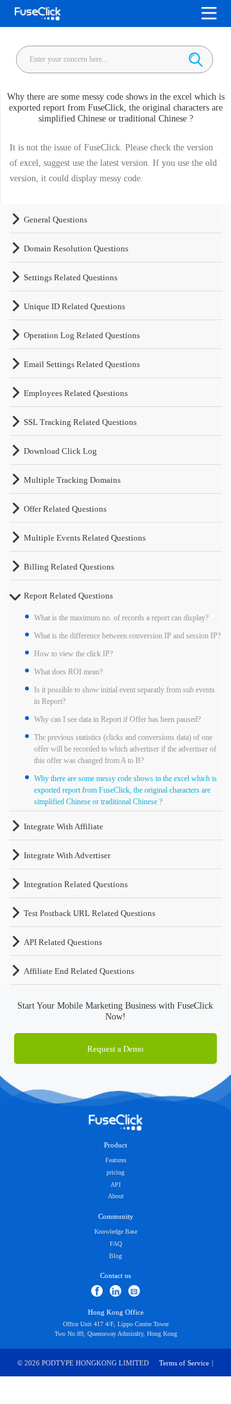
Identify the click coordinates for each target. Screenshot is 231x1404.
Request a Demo (115, 1049)
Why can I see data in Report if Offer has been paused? (117, 719)
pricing (115, 1172)
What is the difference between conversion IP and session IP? (127, 636)
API (115, 1184)
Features (115, 1160)
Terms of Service (184, 1363)
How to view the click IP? (73, 654)
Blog (115, 1255)
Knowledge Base (115, 1231)
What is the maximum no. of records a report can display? (121, 618)
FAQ (116, 1243)
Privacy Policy (115, 1390)
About (116, 1196)
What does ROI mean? (68, 672)
